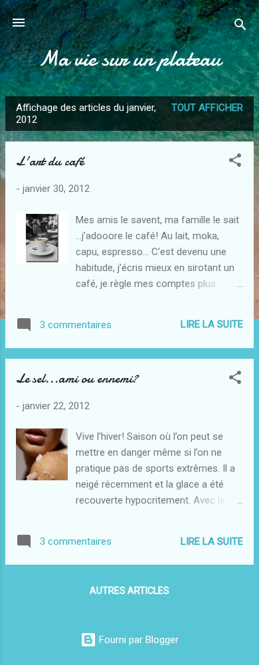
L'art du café (50, 161)
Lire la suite (212, 324)
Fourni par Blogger (137, 640)
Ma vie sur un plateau (129, 59)
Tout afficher (207, 108)
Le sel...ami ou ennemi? (77, 378)
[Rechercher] (240, 27)
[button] (235, 162)
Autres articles (129, 590)
